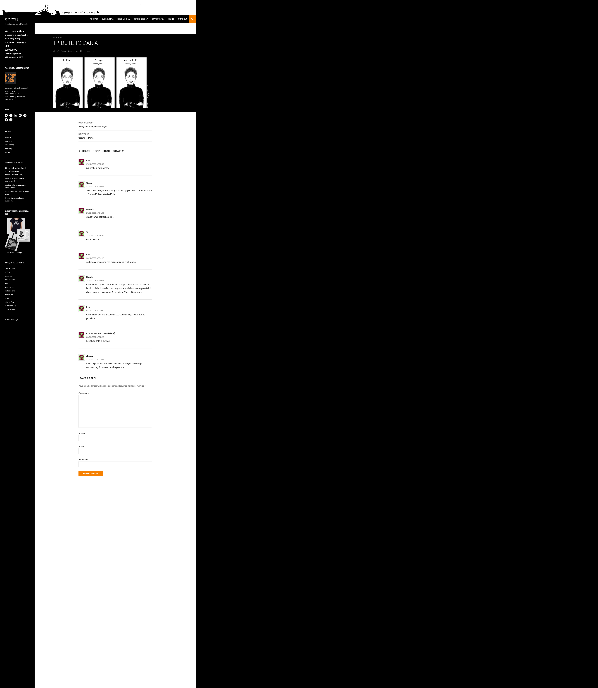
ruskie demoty (10, 306)
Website (83, 459)
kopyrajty (8, 141)
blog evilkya (107, 19)
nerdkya (57, 37)
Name (82, 433)
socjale (7, 152)
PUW (7, 298)
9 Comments (88, 51)
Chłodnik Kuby (17, 174)
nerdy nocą (9, 145)
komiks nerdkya (141, 19)
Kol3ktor (8, 191)
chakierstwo (10, 268)
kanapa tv (8, 276)
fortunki (8, 137)
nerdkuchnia (123, 19)
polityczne (9, 294)
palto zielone (10, 291)
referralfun (9, 302)
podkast (94, 19)
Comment (84, 393)
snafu (11, 19)
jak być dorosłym (12, 320)
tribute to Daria (85, 136)
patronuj (182, 19)
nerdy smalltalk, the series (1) (92, 125)
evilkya (74, 51)
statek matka (158, 19)
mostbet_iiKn (10, 185)
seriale (171, 19)
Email (82, 446)
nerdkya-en (9, 287)
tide (6, 168)
